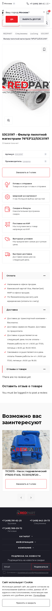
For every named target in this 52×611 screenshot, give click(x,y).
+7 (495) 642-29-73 (40, 520)
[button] (21, 497)
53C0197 (45, 34)
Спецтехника (21, 34)
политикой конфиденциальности (33, 572)
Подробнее (39, 595)
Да (11, 19)
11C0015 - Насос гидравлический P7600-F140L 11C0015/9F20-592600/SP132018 (26, 473)
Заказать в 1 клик (26, 172)
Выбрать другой (32, 19)
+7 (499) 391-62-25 (39, 3)
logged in (22, 392)
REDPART (7, 34)
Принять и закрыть (26, 603)
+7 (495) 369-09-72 (12, 528)
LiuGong (34, 34)
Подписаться (41, 567)
